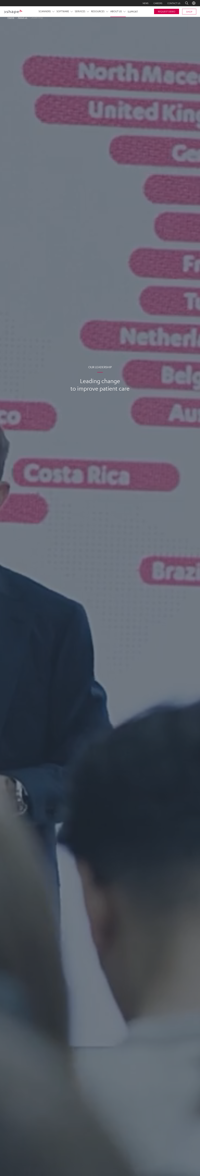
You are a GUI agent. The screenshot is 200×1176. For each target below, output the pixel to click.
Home (11, 17)
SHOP (189, 11)
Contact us (173, 3)
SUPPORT (133, 11)
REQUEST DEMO (166, 11)
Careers (157, 3)
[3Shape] (13, 12)
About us (22, 17)
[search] (184, 3)
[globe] (193, 3)
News (145, 3)
